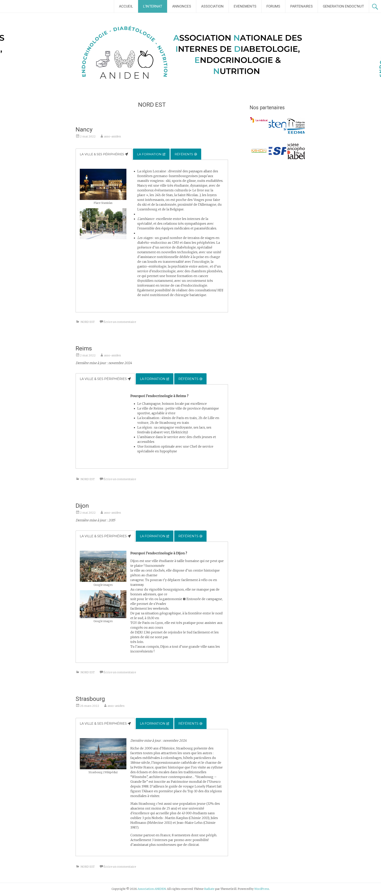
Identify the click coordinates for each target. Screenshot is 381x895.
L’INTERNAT (152, 6)
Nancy (84, 129)
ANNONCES (181, 6)
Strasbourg (90, 698)
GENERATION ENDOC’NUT (343, 6)
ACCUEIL (126, 6)
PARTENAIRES (301, 6)
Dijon (82, 505)
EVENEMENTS (245, 6)
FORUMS (273, 6)
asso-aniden (112, 136)
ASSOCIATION (212, 6)
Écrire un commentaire (120, 322)
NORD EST (88, 322)
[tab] (104, 154)
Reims (84, 348)
